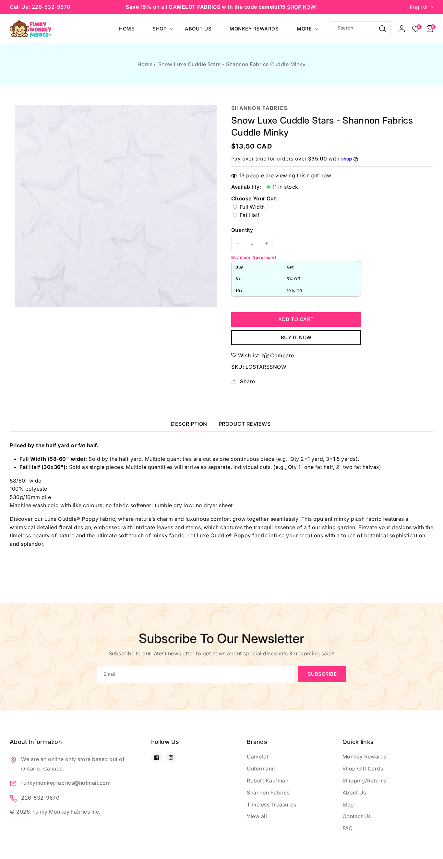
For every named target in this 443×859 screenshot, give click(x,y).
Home (145, 64)
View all (257, 816)
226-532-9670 (40, 797)
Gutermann (261, 768)
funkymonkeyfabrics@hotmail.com (66, 783)
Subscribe (322, 674)
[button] (429, 29)
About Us (354, 792)
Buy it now (296, 337)
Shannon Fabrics (268, 792)
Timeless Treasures (271, 804)
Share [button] (247, 381)
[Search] (382, 28)
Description (189, 424)
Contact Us (356, 816)
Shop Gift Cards (362, 768)
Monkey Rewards (364, 756)
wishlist (248, 355)
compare (282, 355)
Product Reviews (245, 424)
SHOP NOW (301, 7)
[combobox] (361, 28)
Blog (348, 804)
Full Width (251, 207)
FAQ (347, 828)
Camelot (258, 756)
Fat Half (263, 215)
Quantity (242, 230)
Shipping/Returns (364, 780)
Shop (159, 29)
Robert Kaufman (267, 780)
